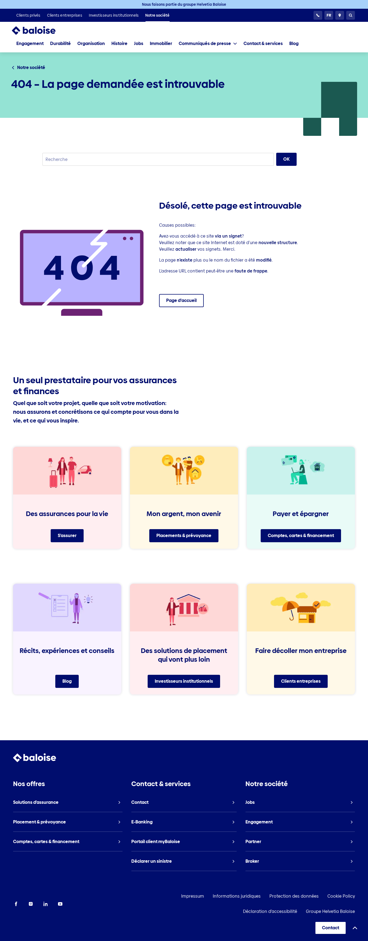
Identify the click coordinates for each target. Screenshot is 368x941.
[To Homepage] (39, 30)
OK (286, 159)
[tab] (207, 43)
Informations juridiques (237, 896)
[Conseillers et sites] (339, 15)
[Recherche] (350, 15)
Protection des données (294, 896)
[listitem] (28, 15)
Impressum (192, 896)
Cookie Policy (341, 896)
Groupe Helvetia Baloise (330, 911)
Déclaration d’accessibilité (270, 911)
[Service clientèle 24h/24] (318, 15)
